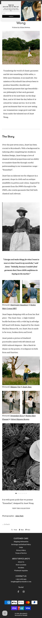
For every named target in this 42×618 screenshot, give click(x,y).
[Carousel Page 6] (26, 493)
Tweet (15, 530)
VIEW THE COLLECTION (21, 508)
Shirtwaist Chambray (19, 305)
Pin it (28, 530)
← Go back (6, 524)
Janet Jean (27, 387)
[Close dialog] (40, 2)
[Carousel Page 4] (22, 493)
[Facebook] (18, 591)
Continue (11, 16)
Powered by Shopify (21, 615)
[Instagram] (23, 591)
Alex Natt (19, 516)
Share (22, 530)
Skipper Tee (15, 387)
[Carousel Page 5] (24, 493)
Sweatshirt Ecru (17, 415)
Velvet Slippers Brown (20, 419)
